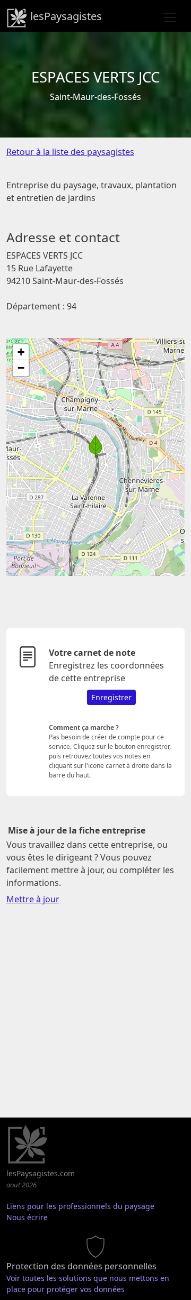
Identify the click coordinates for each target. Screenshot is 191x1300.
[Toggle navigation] (170, 17)
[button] (95, 446)
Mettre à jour (32, 899)
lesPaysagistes (65, 16)
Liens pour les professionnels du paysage (80, 1206)
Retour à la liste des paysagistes (70, 152)
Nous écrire (27, 1217)
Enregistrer (111, 697)
